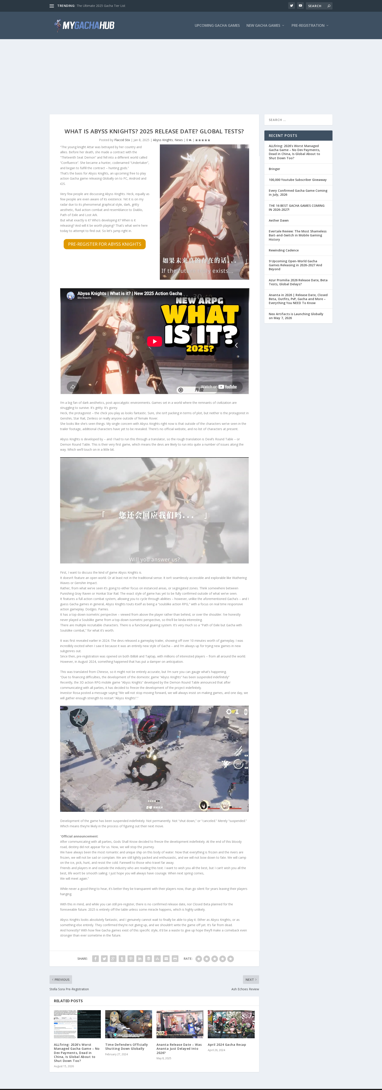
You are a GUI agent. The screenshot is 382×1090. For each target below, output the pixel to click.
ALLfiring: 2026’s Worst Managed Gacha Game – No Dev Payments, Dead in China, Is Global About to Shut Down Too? (77, 1052)
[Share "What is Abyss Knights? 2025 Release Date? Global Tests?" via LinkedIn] (139, 958)
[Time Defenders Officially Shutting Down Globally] (128, 1024)
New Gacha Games (263, 26)
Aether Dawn (279, 220)
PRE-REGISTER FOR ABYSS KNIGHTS (104, 244)
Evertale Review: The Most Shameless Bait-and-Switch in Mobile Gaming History (298, 235)
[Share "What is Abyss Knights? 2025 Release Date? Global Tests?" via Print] (175, 958)
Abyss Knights (163, 140)
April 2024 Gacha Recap (227, 1044)
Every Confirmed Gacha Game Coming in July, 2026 (298, 192)
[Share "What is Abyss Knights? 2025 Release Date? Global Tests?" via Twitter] (104, 958)
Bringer (274, 169)
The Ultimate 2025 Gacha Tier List (100, 6)
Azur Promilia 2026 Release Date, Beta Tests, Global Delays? (298, 282)
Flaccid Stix (122, 140)
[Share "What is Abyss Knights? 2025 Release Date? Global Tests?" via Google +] (113, 958)
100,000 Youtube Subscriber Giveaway (298, 180)
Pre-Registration (308, 26)
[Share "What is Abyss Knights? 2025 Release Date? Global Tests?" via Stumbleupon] (157, 958)
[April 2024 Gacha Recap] (231, 1024)
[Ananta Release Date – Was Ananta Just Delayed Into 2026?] (180, 1024)
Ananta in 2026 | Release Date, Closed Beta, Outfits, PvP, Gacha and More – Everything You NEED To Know (298, 299)
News (179, 140)
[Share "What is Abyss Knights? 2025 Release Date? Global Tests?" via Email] (166, 958)
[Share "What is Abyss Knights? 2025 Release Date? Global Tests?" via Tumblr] (122, 958)
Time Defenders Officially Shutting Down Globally (126, 1046)
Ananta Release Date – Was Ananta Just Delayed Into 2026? (179, 1048)
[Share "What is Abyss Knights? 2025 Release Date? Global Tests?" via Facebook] (95, 958)
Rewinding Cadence (284, 250)
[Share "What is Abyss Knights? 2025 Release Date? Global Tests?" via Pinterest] (130, 958)
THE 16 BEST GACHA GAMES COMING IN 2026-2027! (297, 207)
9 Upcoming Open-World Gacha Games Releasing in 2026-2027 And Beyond (295, 265)
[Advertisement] (191, 72)
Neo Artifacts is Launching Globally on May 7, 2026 (296, 316)
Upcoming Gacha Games (217, 26)
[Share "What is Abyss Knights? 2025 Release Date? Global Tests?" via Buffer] (148, 958)
